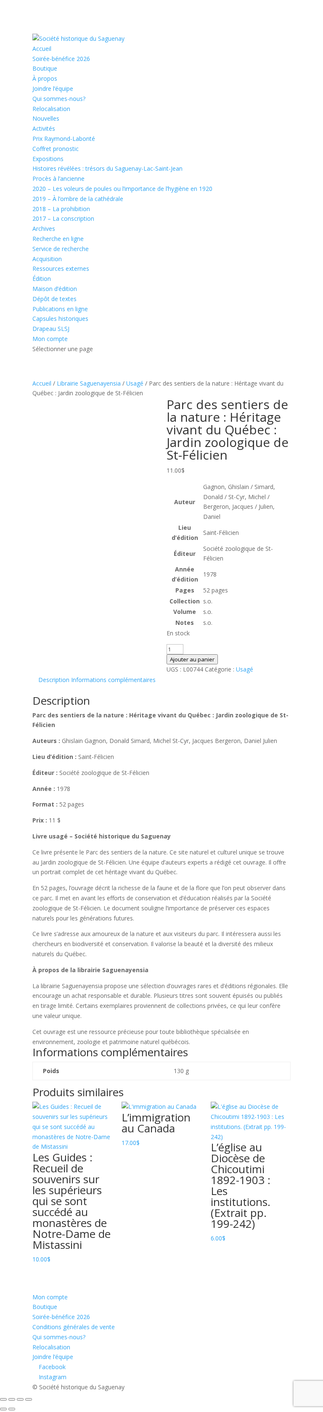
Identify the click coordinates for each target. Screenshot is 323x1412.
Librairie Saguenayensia (89, 383)
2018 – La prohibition (61, 209)
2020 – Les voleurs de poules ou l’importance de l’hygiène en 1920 (122, 189)
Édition (41, 279)
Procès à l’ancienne (58, 178)
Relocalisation (51, 109)
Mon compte (50, 339)
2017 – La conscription (63, 218)
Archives (43, 229)
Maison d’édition (54, 289)
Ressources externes (60, 268)
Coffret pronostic (55, 149)
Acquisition (47, 259)
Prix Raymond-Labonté (63, 139)
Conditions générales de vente (73, 1327)
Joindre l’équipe (52, 89)
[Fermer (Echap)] (28, 1399)
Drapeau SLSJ (50, 329)
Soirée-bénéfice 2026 (61, 59)
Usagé (134, 383)
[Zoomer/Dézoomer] (3, 1399)
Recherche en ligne (58, 239)
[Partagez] (20, 1399)
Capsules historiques (60, 319)
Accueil (41, 49)
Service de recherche (60, 249)
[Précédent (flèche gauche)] (3, 1409)
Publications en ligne (60, 309)
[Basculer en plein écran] (11, 1399)
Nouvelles (45, 118)
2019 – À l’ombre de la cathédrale (77, 199)
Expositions (48, 159)
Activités (43, 128)
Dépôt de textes (54, 299)
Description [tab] (53, 680)
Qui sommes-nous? (58, 99)
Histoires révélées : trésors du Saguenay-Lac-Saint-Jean (107, 168)
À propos (44, 78)
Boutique (44, 68)
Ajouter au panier (192, 659)
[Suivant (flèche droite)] (11, 1409)
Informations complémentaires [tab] (113, 680)
